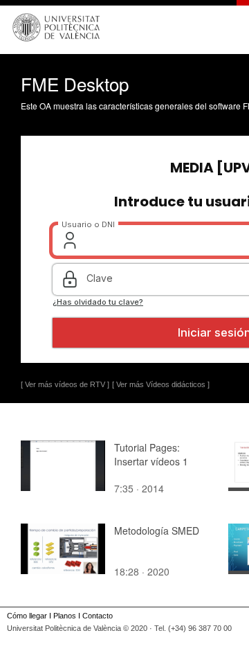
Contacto (97, 616)
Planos (64, 616)
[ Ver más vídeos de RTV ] (65, 384)
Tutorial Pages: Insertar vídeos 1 (151, 454)
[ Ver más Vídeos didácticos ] (161, 384)
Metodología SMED (156, 530)
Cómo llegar (27, 616)
